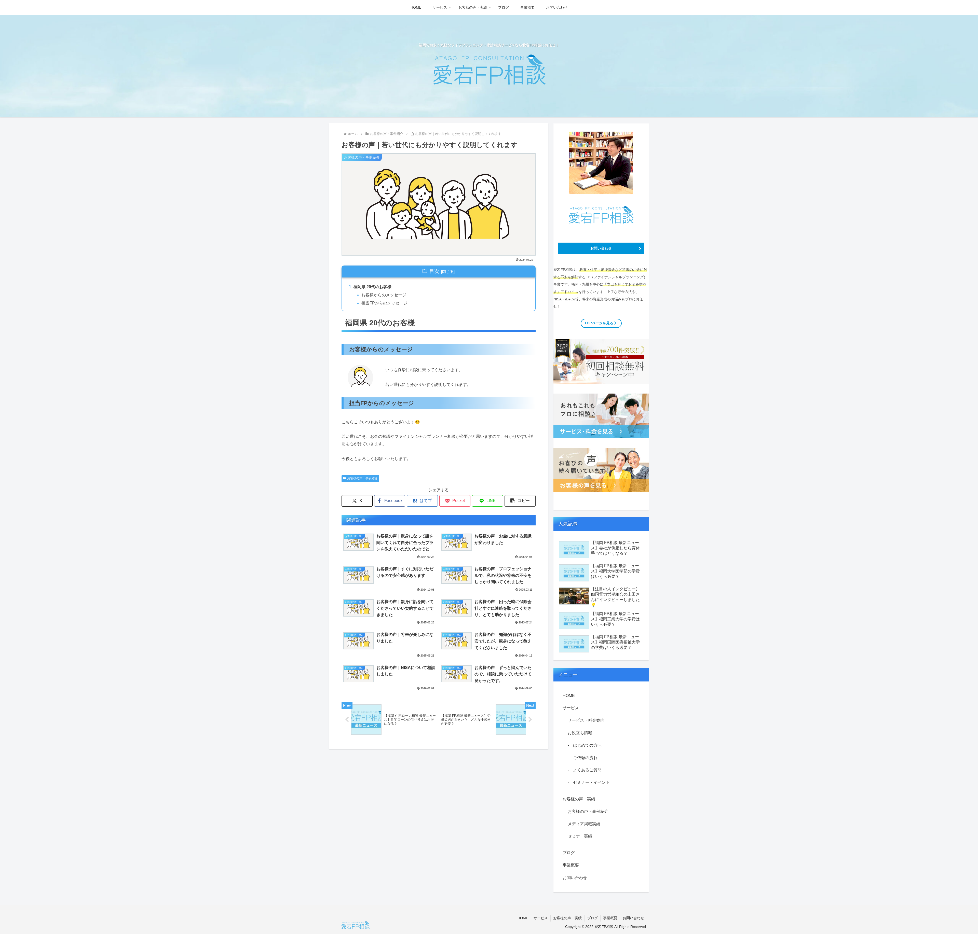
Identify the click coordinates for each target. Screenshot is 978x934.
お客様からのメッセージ (383, 295)
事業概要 (571, 865)
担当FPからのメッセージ (384, 303)
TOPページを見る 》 (601, 323)
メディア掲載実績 (584, 824)
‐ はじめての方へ (585, 745)
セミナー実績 (580, 836)
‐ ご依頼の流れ (582, 758)
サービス (571, 708)
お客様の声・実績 (579, 799)
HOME (569, 695)
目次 (434, 271)
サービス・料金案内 (586, 720)
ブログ (569, 853)
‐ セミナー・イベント (589, 782)
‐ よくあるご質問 (585, 770)
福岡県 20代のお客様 (372, 287)
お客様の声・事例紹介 (362, 478)
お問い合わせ (575, 877)
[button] (520, 501)
